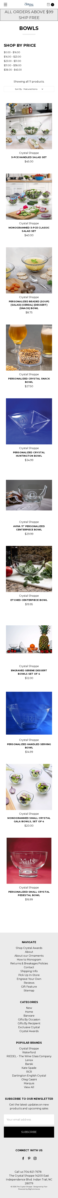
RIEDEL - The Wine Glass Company (29, 1056)
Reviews (29, 982)
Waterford (29, 1052)
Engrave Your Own (29, 978)
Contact (29, 967)
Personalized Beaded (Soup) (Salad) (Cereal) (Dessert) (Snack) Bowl (29, 305)
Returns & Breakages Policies (29, 963)
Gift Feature (29, 986)
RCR (29, 1071)
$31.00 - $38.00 (12, 65)
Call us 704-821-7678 (28, 1171)
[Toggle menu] (4, 4)
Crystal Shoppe (29, 1048)
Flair (45, 1187)
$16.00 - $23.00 (12, 56)
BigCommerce (34, 1189)
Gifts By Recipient (29, 1023)
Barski (29, 1064)
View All (29, 1087)
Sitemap (29, 990)
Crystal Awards (29, 1031)
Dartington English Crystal (29, 1075)
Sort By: (18, 89)
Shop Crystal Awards (29, 948)
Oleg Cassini (29, 1079)
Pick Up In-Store (29, 975)
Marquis (29, 1083)
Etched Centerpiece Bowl (29, 600)
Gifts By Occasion (29, 1019)
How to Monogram (29, 959)
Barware (29, 1015)
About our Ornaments (29, 955)
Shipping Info (29, 971)
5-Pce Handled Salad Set (29, 157)
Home (29, 1011)
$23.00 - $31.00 (12, 61)
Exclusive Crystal (29, 1027)
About (29, 951)
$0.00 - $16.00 (12, 52)
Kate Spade (29, 1067)
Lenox (29, 1060)
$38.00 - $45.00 (13, 69)
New (29, 1007)
